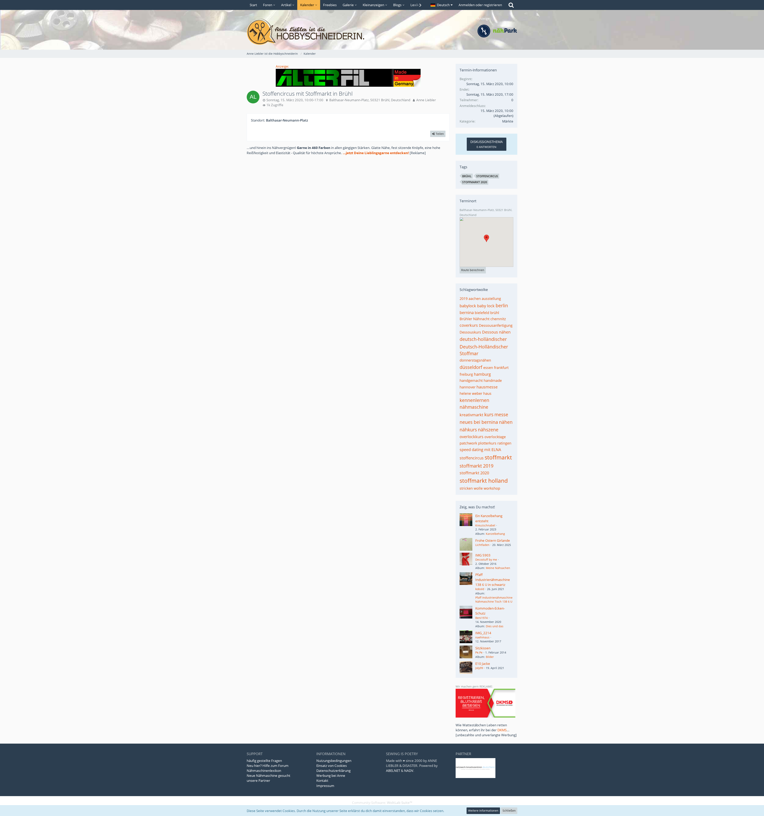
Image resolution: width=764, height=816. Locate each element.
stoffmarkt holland (484, 480)
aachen (475, 298)
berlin (502, 305)
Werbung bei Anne (330, 775)
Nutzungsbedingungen (333, 760)
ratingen (504, 443)
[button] (442, 5)
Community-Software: (382, 802)
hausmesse (487, 387)
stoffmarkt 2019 (476, 466)
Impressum (325, 785)
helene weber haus (475, 393)
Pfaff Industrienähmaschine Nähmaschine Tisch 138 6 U (494, 600)
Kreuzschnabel (485, 525)
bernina (467, 312)
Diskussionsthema (486, 144)
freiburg (466, 374)
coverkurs (469, 325)
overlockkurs (471, 436)
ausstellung (491, 298)
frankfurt (501, 367)
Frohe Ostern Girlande (492, 540)
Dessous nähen (496, 332)
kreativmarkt (471, 414)
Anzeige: (282, 66)
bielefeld (482, 312)
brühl (467, 176)
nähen (506, 422)
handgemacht (471, 380)
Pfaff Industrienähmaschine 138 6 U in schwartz (492, 579)
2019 (464, 298)
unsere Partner (258, 780)
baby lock (486, 305)
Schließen (509, 810)
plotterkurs (487, 443)
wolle (478, 488)
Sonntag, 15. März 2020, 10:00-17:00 (294, 100)
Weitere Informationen (483, 810)
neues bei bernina (479, 422)
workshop (492, 488)
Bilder (490, 657)
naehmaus (482, 637)
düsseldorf (471, 367)
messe (501, 414)
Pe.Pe (478, 652)
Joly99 (479, 668)
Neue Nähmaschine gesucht (268, 775)
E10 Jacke (482, 663)
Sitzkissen (482, 648)
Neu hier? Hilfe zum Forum (267, 765)
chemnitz (498, 318)
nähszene (488, 429)
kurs (488, 414)
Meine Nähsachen (498, 568)
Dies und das (494, 626)
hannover (468, 387)
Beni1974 (481, 618)
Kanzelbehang (495, 534)
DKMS (502, 730)
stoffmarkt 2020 (474, 182)
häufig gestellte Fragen (264, 760)
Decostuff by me (486, 559)
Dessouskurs (470, 332)
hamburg (482, 374)
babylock (468, 305)
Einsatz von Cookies (331, 765)
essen (488, 367)
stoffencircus (487, 176)
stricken (466, 488)
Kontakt (322, 780)
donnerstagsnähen (475, 360)
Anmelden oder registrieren (480, 5)
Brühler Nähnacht (474, 318)
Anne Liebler (426, 100)
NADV (408, 770)
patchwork (468, 443)
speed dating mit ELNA (480, 449)
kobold (479, 589)
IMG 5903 (482, 555)
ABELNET (393, 770)
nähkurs (468, 429)
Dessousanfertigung (496, 325)
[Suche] (511, 5)
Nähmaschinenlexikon (264, 770)
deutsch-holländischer (483, 339)
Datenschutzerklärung (333, 770)
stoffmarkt (498, 457)
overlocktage (495, 436)
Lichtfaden (482, 545)
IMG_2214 (483, 633)
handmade (493, 380)
